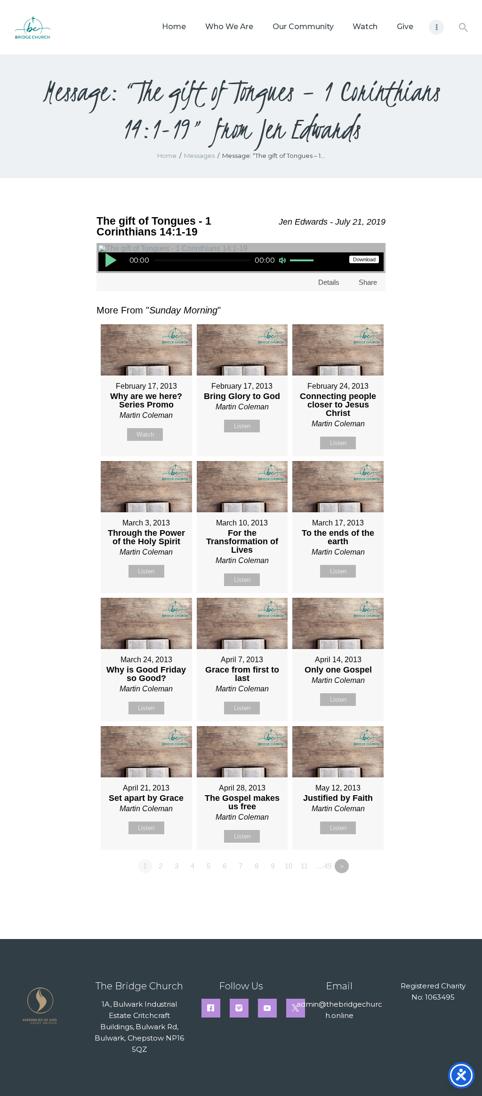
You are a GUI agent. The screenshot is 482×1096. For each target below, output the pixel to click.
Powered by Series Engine (351, 892)
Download (364, 259)
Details (328, 282)
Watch (145, 434)
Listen (242, 426)
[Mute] (282, 260)
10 (288, 866)
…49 (324, 866)
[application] (209, 261)
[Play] (110, 259)
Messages (199, 155)
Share (368, 282)
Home (167, 155)
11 (304, 866)
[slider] (303, 260)
